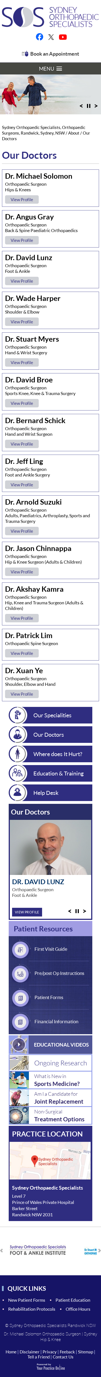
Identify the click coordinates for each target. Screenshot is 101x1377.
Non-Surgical (59, 1115)
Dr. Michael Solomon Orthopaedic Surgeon (42, 1334)
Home (11, 1351)
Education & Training (58, 773)
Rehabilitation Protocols (31, 1309)
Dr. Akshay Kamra (34, 588)
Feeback (67, 1351)
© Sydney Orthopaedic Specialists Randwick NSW (50, 1325)
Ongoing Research (60, 1063)
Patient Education (73, 1300)
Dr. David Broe (29, 379)
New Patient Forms (26, 1300)
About (74, 132)
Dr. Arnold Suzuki (33, 501)
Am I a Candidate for (58, 1098)
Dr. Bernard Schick (35, 420)
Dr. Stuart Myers (32, 338)
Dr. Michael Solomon (38, 175)
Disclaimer (30, 1351)
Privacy (50, 1351)
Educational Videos (61, 1045)
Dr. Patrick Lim (28, 635)
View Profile (22, 199)
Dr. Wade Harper (33, 298)
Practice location (47, 1133)
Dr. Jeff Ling (24, 461)
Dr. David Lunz (28, 257)
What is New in (57, 1080)
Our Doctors (48, 734)
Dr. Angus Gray (29, 216)
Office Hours (78, 1309)
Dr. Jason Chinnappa (38, 548)
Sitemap (85, 1351)
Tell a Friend (38, 1356)
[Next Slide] (96, 107)
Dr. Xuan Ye (24, 670)
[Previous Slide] (81, 107)
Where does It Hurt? (57, 753)
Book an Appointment (54, 54)
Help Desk (45, 792)
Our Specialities (52, 715)
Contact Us (63, 1356)
